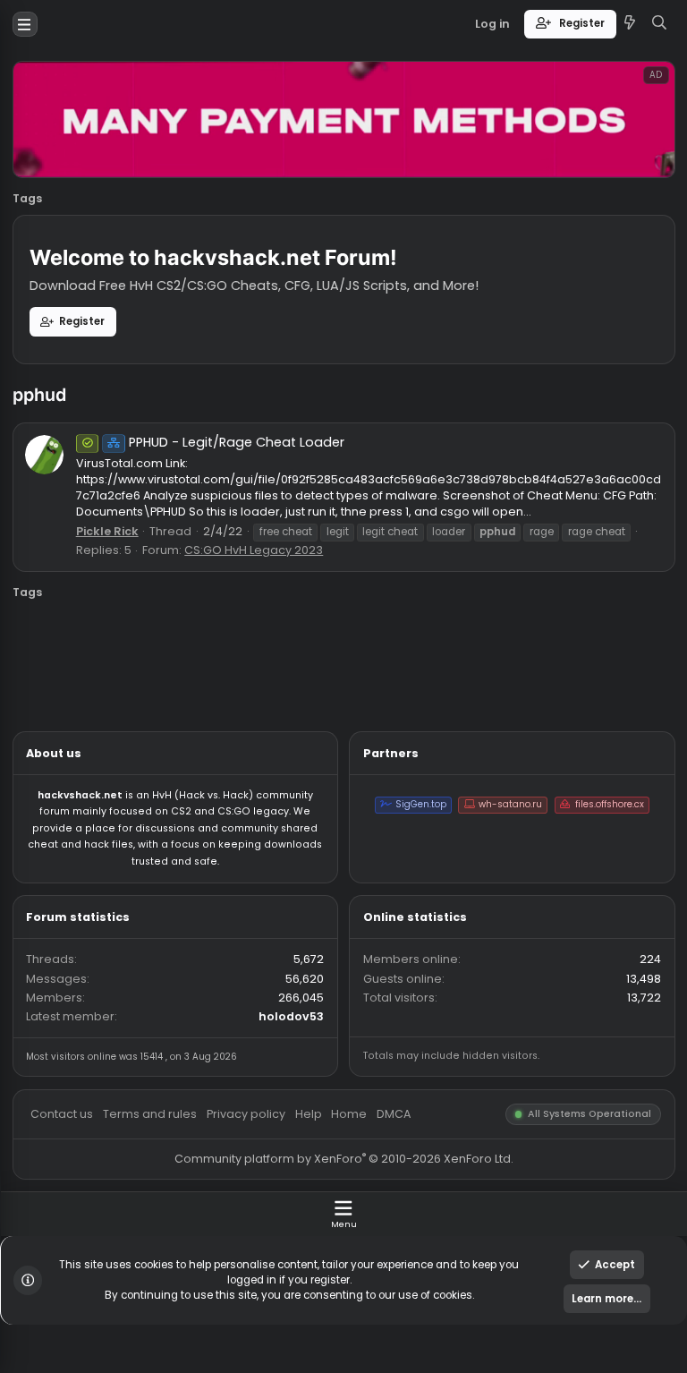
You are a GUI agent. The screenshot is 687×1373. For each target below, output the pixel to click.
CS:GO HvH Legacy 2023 (282, 611)
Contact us (69, 1237)
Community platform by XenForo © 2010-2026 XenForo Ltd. (381, 1287)
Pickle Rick (119, 590)
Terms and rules (166, 1237)
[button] (27, 27)
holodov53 (323, 1129)
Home (388, 1237)
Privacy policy (273, 1237)
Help (342, 1237)
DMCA (437, 1237)
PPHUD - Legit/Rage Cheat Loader (255, 491)
